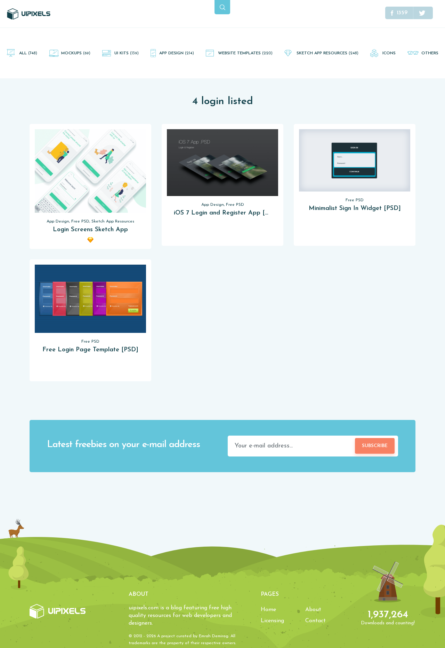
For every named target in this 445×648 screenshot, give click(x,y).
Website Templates (245, 53)
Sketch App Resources (327, 53)
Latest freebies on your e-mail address (123, 445)
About (313, 609)
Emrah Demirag (213, 636)
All (28, 53)
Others (429, 53)
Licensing (272, 621)
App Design (176, 53)
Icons (389, 53)
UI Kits (126, 53)
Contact (315, 621)
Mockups (75, 53)
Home (268, 609)
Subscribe (375, 445)
